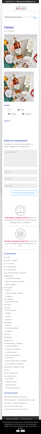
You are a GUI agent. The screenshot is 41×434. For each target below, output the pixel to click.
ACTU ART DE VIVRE (10, 260)
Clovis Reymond (10, 385)
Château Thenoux (11, 382)
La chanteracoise (10, 352)
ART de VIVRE (8, 288)
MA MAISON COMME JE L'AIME (14, 367)
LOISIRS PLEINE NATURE (12, 355)
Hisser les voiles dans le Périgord (15, 361)
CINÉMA (8, 313)
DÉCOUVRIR (8, 323)
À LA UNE (7, 257)
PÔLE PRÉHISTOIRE (11, 302)
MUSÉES (8, 316)
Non (22, 431)
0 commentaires (9, 31)
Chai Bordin (9, 379)
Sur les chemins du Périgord (14, 364)
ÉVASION (7, 334)
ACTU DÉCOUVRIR (10, 267)
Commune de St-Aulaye (13, 278)
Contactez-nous (26, 419)
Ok (18, 431)
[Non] (39, 427)
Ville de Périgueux (11, 284)
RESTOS (6, 370)
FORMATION (8, 340)
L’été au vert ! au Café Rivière (13, 406)
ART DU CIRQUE (10, 310)
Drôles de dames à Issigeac (14, 293)
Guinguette (8, 296)
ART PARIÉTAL (8, 299)
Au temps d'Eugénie (11, 346)
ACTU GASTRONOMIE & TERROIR (15, 273)
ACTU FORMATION (10, 270)
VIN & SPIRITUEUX (10, 376)
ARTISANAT (8, 305)
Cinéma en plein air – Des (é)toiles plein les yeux (19, 400)
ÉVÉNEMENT (8, 337)
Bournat (8, 290)
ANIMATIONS (8, 276)
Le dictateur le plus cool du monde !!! (15, 409)
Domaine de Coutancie (12, 349)
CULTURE (7, 308)
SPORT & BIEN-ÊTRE (11, 373)
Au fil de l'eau (9, 358)
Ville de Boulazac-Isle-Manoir (14, 281)
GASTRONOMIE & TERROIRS (13, 344)
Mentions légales (12, 419)
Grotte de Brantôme (12, 328)
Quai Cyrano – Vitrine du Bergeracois (16, 403)
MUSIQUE (8, 320)
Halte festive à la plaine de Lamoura (15, 397)
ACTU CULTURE (9, 264)
